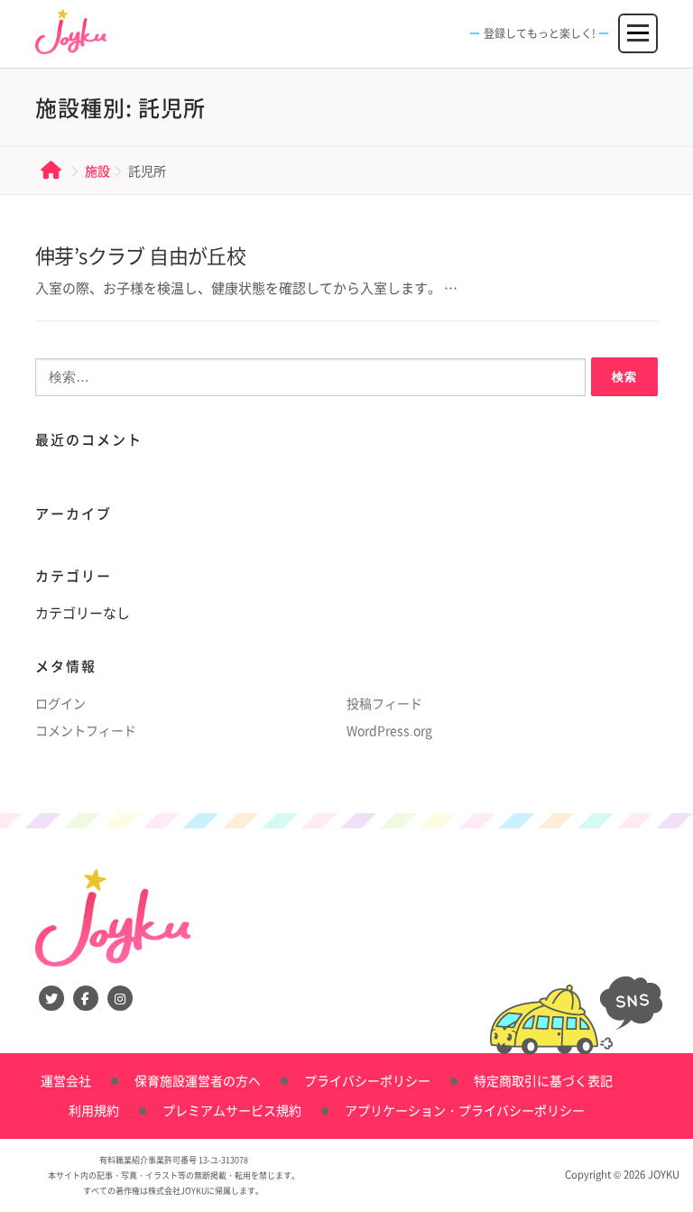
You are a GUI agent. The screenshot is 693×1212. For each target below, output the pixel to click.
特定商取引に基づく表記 (543, 1080)
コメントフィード (85, 730)
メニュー (639, 25)
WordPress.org (389, 730)
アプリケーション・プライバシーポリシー (465, 1110)
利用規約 (94, 1110)
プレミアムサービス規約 (231, 1110)
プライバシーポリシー (367, 1080)
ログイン (60, 703)
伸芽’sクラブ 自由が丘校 (140, 255)
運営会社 (66, 1080)
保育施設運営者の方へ (197, 1080)
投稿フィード (384, 703)
